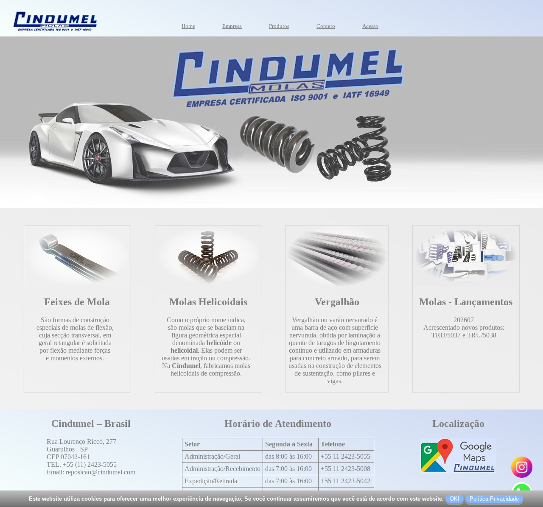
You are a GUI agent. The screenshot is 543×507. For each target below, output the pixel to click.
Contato (325, 26)
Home (188, 26)
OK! (454, 499)
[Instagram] (521, 475)
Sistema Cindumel (364, 23)
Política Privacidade (494, 499)
